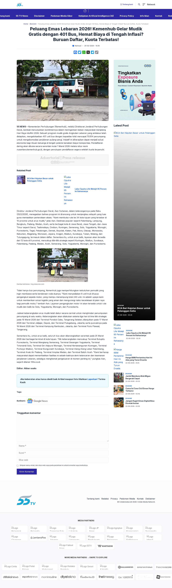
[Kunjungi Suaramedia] (153, 528)
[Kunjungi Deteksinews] (11, 576)
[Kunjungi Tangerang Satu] (57, 528)
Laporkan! (93, 379)
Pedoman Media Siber (62, 16)
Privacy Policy (127, 16)
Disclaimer (39, 16)
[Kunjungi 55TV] (86, 546)
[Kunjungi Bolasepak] (19, 528)
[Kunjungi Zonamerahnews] (144, 567)
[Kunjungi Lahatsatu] (76, 528)
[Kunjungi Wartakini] (105, 546)
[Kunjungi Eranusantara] (134, 528)
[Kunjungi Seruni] (87, 567)
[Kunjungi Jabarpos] (57, 537)
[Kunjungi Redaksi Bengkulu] (68, 567)
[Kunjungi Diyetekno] (68, 576)
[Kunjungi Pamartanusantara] (144, 576)
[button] (139, 4)
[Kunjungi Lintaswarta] (76, 537)
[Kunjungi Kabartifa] (106, 567)
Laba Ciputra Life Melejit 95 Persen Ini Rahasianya (138, 334)
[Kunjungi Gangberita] (125, 576)
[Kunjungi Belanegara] (115, 537)
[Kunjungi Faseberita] (87, 576)
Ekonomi (33, 24)
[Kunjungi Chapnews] (19, 537)
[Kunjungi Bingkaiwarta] (95, 537)
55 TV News (22, 16)
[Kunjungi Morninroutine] (49, 576)
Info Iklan (144, 16)
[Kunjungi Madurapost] (49, 567)
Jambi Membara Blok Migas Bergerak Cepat (138, 377)
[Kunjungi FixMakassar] (134, 537)
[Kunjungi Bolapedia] (38, 528)
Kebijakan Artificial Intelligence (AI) (96, 16)
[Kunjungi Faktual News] (67, 546)
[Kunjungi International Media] (38, 537)
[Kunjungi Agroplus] (115, 528)
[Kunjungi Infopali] (153, 537)
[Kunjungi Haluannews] (125, 567)
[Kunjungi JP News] (95, 528)
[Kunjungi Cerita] (11, 567)
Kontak (158, 16)
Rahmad (78, 46)
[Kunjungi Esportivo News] (30, 576)
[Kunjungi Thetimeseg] (106, 576)
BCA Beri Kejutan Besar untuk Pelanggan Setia (40, 179)
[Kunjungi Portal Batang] (30, 567)
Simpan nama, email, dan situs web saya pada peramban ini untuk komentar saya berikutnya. (54, 465)
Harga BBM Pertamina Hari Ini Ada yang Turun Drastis (139, 358)
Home (26, 24)
